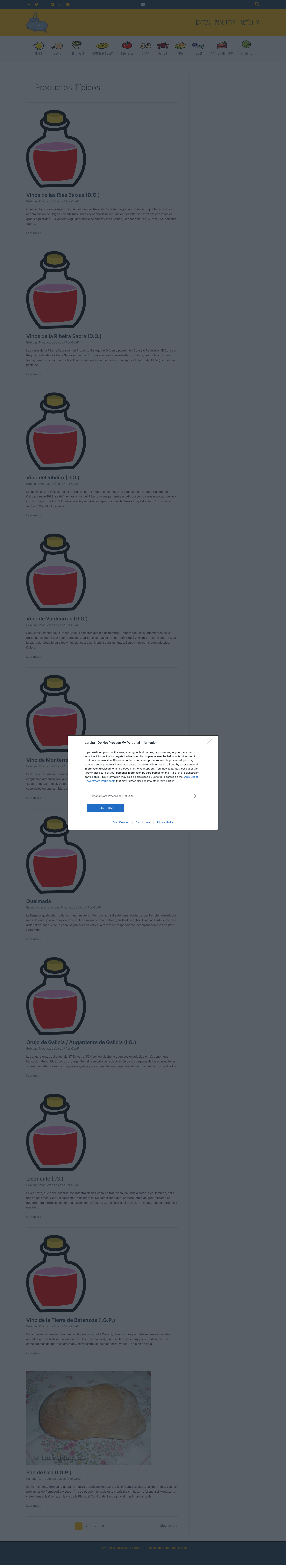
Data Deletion (121, 822)
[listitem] (143, 796)
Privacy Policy (165, 822)
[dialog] (143, 782)
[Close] (210, 743)
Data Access (143, 822)
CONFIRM (105, 808)
